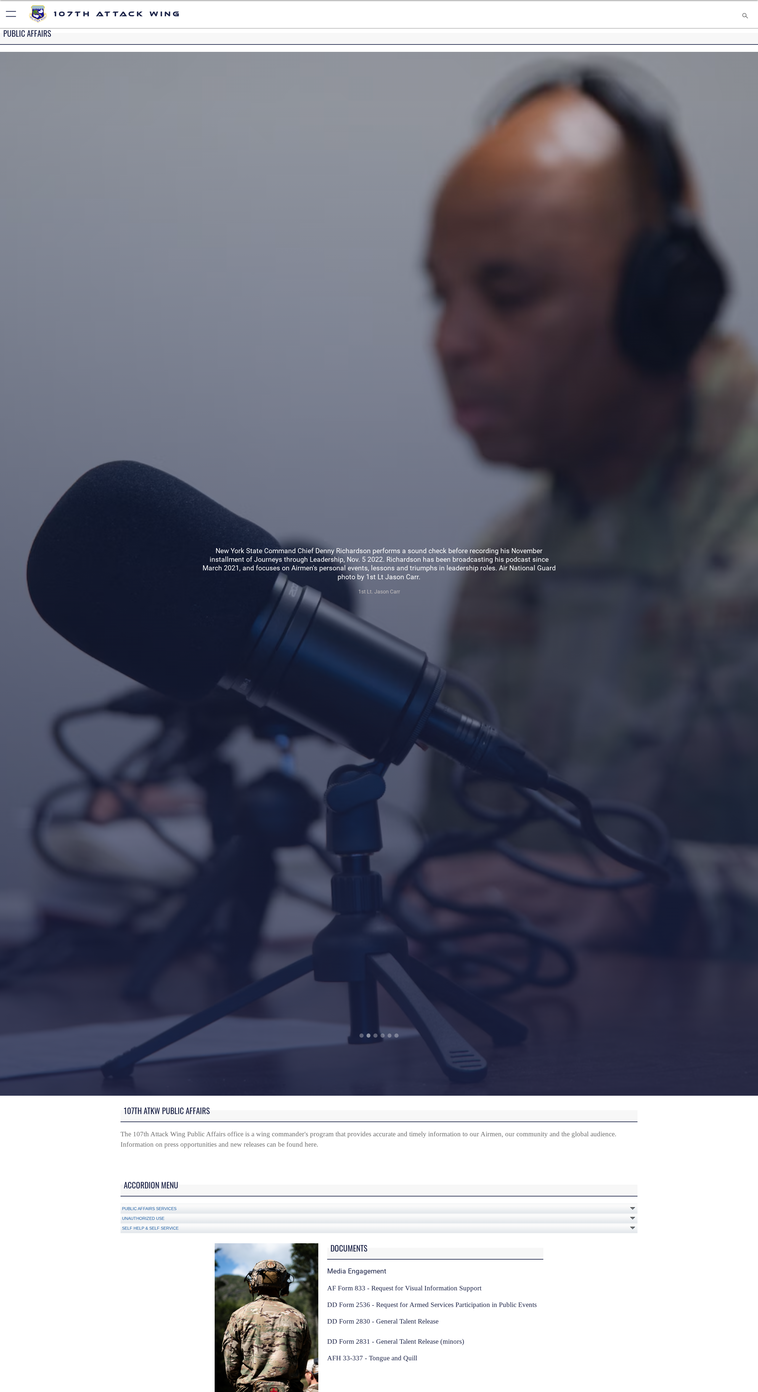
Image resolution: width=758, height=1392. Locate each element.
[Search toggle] (745, 14)
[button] (9, 14)
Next (682, 574)
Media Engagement (356, 1271)
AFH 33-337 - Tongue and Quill (372, 1358)
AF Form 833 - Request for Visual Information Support (404, 1288)
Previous (76, 574)
